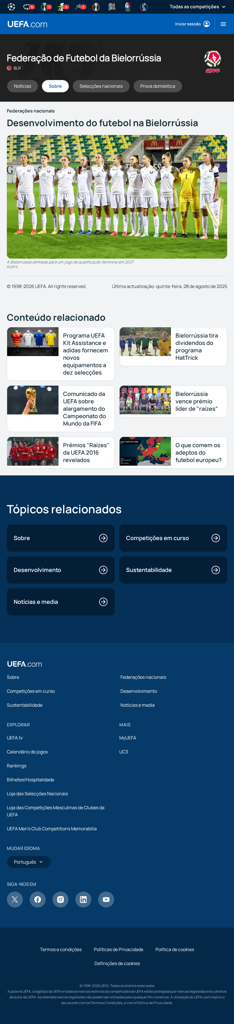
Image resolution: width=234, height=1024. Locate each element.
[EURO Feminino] (143, 6)
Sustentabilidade (25, 705)
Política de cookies (175, 949)
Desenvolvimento (138, 691)
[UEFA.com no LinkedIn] (83, 906)
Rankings (16, 766)
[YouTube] (106, 906)
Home (27, 24)
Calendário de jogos (27, 752)
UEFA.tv (15, 738)
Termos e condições (61, 949)
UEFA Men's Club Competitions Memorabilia (52, 828)
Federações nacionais (143, 677)
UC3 (123, 752)
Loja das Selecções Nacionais (37, 793)
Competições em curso (31, 691)
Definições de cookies (117, 963)
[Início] (24, 664)
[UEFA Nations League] (111, 6)
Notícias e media (137, 705)
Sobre (13, 677)
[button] (221, 24)
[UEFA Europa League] (95, 6)
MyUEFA (127, 738)
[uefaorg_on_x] (15, 906)
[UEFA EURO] (127, 6)
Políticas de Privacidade (118, 949)
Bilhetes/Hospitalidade (30, 779)
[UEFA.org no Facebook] (38, 906)
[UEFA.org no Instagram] (60, 906)
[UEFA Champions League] (11, 6)
